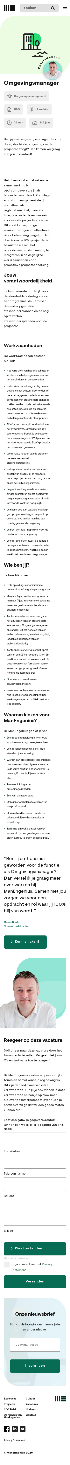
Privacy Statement (14, 1440)
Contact (31, 1415)
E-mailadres (12, 1151)
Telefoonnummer (15, 1173)
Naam (8, 1129)
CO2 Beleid (10, 1409)
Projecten (10, 1404)
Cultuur (30, 1399)
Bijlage (8, 1231)
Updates (31, 1409)
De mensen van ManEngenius (13, 1416)
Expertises (10, 1399)
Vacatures (32, 1404)
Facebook (7, 1429)
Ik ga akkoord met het (31, 1265)
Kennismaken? (27, 942)
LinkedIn (15, 1429)
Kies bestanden (28, 1248)
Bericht (9, 1196)
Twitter (22, 1429)
